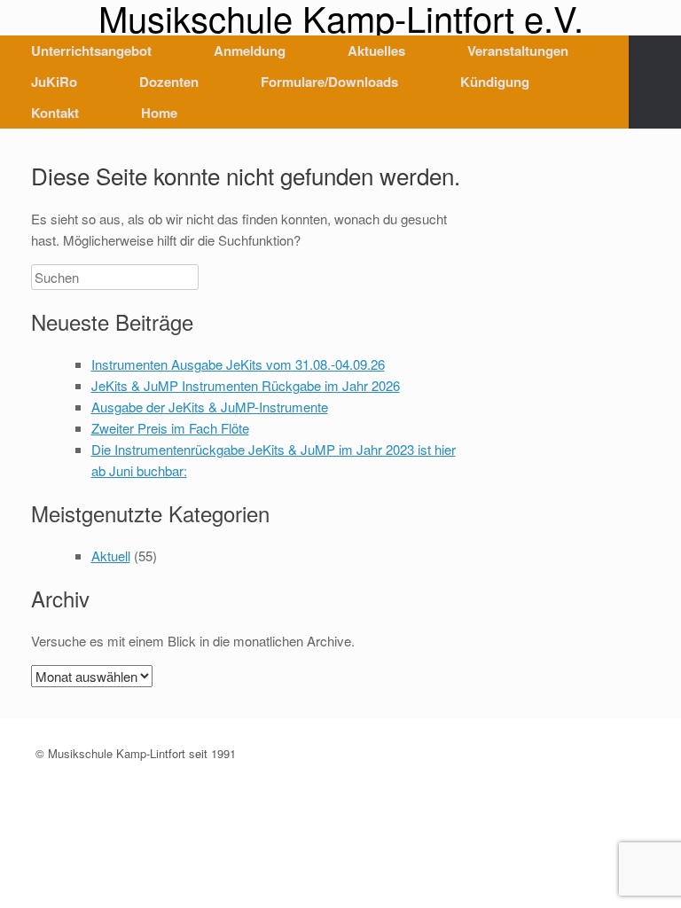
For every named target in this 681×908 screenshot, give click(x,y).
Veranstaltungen (517, 50)
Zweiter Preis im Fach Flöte (170, 428)
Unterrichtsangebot (91, 50)
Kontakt (55, 112)
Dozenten (169, 81)
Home (159, 112)
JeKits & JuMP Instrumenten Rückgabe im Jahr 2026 (245, 385)
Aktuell (110, 555)
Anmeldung (250, 50)
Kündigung (494, 81)
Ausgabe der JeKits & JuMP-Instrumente (209, 406)
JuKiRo (54, 81)
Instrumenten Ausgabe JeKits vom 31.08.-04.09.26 (238, 364)
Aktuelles (376, 50)
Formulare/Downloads (329, 81)
